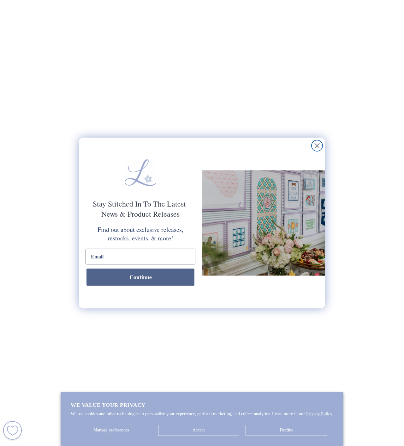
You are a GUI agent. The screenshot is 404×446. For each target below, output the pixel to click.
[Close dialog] (317, 145)
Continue (140, 277)
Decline (286, 430)
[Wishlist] (12, 430)
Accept (199, 430)
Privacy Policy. (319, 414)
